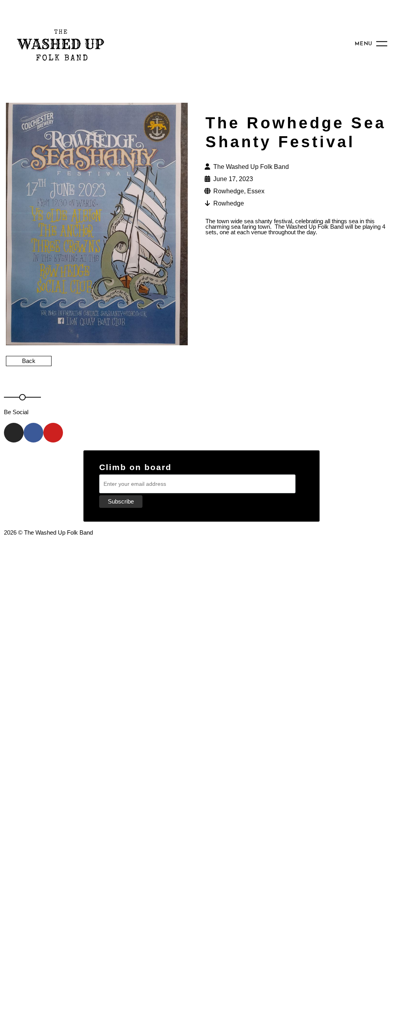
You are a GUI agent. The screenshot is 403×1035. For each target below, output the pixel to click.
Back (28, 360)
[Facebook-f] (33, 433)
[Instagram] (14, 433)
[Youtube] (53, 433)
